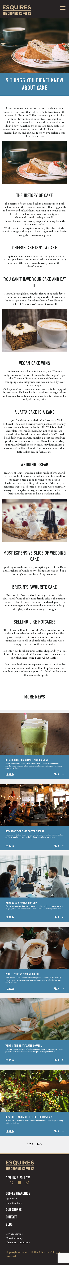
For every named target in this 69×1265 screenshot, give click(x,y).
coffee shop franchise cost (50, 668)
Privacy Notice (14, 1233)
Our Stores (14, 1209)
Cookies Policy (14, 1238)
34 (38, 1144)
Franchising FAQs (14, 1203)
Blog (9, 1224)
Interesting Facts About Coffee (39, 657)
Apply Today (11, 1198)
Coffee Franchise (18, 1193)
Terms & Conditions (18, 1242)
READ (56, 774)
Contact (11, 1217)
